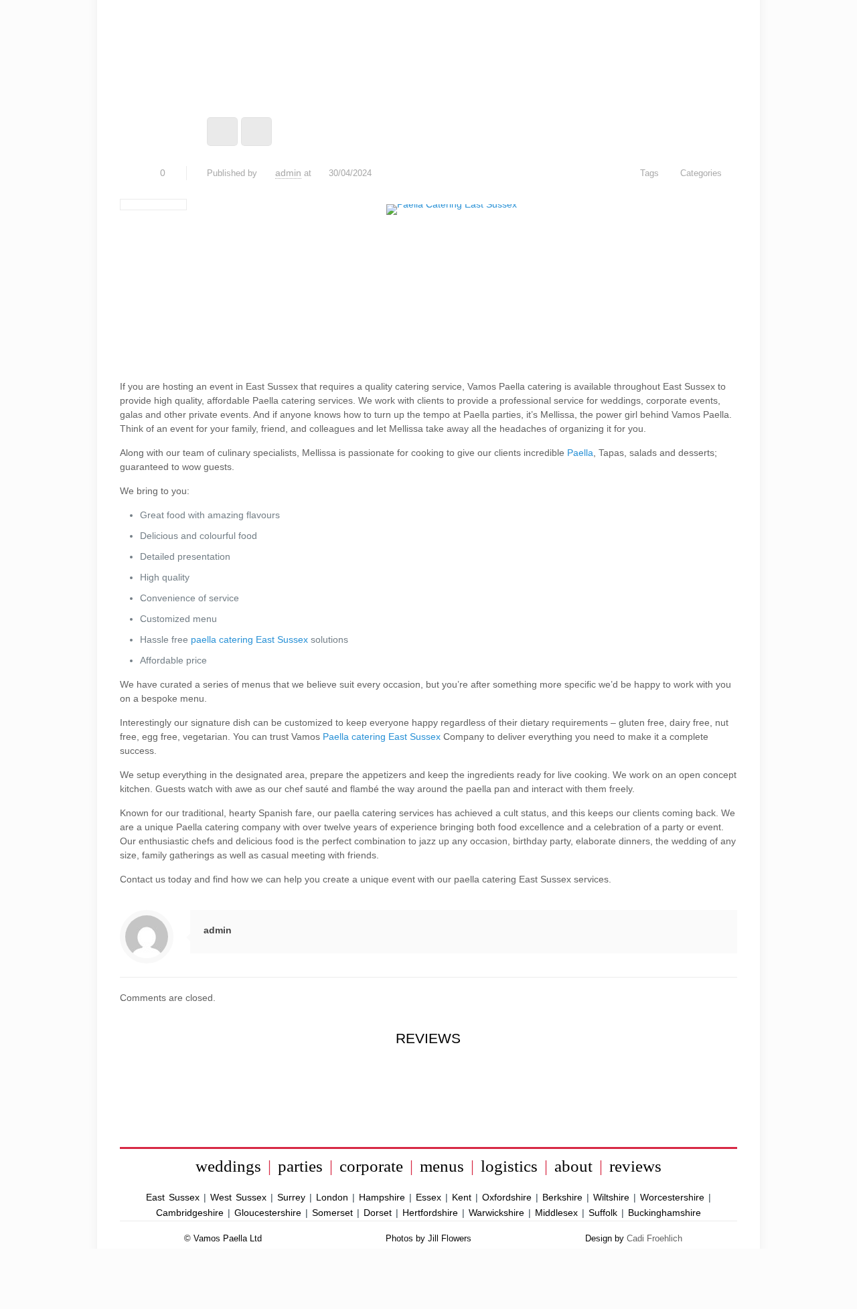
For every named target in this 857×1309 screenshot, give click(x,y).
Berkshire (562, 1197)
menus (442, 1166)
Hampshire (382, 1197)
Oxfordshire (507, 1197)
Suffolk (603, 1212)
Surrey (291, 1197)
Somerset (332, 1212)
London (332, 1197)
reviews (635, 1166)
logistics (509, 1166)
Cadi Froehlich (654, 1238)
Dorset (378, 1212)
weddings (228, 1166)
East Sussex (173, 1197)
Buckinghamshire (664, 1212)
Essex (428, 1197)
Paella (580, 452)
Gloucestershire (267, 1212)
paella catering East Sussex (249, 639)
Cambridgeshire (190, 1212)
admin (288, 172)
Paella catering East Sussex (382, 736)
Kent (461, 1197)
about (573, 1166)
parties (300, 1166)
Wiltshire (611, 1197)
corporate (371, 1166)
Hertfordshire (430, 1212)
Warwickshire (496, 1212)
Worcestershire (672, 1197)
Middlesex (556, 1212)
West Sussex (238, 1197)
